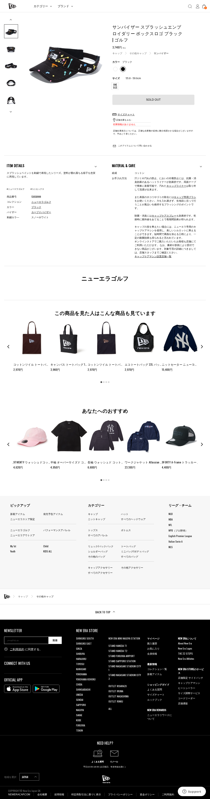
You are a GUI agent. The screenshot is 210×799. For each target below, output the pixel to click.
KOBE (78, 720)
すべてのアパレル (98, 535)
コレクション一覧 (157, 669)
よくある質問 (154, 689)
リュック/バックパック (100, 546)
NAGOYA (80, 710)
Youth (12, 551)
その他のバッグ (96, 556)
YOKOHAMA (81, 674)
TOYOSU (80, 664)
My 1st (13, 546)
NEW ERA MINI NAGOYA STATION (124, 638)
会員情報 (152, 653)
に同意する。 (26, 649)
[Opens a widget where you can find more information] (192, 792)
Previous (11, 21)
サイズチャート (155, 694)
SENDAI (79, 699)
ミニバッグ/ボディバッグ (135, 551)
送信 (54, 640)
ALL (110, 708)
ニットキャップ (96, 519)
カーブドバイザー (41, 212)
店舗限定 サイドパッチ (190, 677)
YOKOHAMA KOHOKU (86, 679)
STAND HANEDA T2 (117, 651)
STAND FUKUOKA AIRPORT (121, 656)
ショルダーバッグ (98, 551)
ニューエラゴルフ (20, 530)
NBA (171, 519)
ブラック (36, 207)
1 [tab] (101, 382)
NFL (170, 525)
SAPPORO (81, 705)
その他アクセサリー (132, 567)
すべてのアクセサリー (100, 572)
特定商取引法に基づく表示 (86, 794)
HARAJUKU (81, 659)
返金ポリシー (147, 794)
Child (45, 546)
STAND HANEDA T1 (117, 645)
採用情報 (59, 794)
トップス (93, 530)
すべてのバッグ (129, 556)
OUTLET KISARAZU (117, 686)
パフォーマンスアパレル (56, 530)
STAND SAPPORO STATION (122, 661)
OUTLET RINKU (115, 701)
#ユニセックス (37, 189)
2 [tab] (104, 382)
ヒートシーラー (186, 688)
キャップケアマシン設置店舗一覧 (153, 256)
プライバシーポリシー (120, 794)
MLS (171, 547)
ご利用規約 (17, 649)
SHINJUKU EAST (84, 643)
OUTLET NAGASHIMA (118, 696)
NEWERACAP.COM (19, 794)
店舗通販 (183, 703)
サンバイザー (161, 53)
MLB (171, 514)
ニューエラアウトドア (22, 535)
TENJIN (79, 730)
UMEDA (79, 694)
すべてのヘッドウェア (133, 519)
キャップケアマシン (189, 682)
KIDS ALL (47, 551)
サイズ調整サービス (189, 693)
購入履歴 (152, 643)
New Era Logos (185, 648)
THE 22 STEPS (185, 653)
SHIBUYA (80, 653)
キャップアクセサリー (100, 567)
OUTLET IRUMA (115, 691)
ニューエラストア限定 (22, 519)
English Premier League (180, 536)
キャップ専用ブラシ (185, 197)
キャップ (117, 53)
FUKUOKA (80, 725)
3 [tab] (106, 382)
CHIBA (79, 684)
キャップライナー (176, 185)
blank (111, 643)
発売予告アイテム (53, 514)
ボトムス (126, 530)
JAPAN (25, 777)
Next (11, 110)
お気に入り (153, 648)
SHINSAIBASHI (83, 689)
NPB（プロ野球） (178, 530)
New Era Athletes (186, 658)
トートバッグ (128, 546)
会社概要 (42, 794)
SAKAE (79, 715)
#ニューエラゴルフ (15, 189)
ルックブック (154, 699)
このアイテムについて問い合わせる (135, 146)
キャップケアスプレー (164, 215)
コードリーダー (186, 698)
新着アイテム (17, 514)
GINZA (79, 648)
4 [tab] (109, 382)
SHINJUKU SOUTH (85, 638)
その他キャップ (138, 53)
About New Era (185, 643)
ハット (124, 514)
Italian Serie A (176, 541)
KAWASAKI (81, 669)
